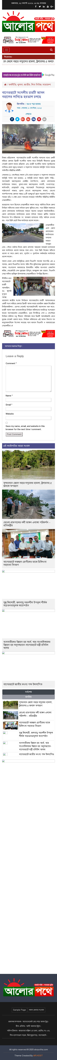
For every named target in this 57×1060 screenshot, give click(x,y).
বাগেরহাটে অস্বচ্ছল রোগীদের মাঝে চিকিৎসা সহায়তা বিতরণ (24, 563)
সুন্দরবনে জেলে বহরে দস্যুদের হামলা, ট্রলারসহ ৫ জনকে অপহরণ (27, 484)
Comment (11, 363)
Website (10, 414)
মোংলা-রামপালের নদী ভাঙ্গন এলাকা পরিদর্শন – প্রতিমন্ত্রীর (26, 524)
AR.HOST (38, 1055)
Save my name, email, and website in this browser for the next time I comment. (25, 428)
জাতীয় (27, 84)
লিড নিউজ (36, 84)
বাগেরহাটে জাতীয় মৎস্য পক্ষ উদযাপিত (22, 684)
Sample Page (19, 1010)
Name (9, 395)
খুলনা (20, 84)
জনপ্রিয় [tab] (28, 696)
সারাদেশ (47, 84)
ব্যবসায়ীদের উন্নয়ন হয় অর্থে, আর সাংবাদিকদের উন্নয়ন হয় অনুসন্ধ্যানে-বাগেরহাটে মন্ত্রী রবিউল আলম (26, 644)
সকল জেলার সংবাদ (36, 1010)
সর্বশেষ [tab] (28, 692)
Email (9, 405)
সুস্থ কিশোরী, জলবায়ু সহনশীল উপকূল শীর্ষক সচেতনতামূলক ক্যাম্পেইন (25, 604)
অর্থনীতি (12, 84)
